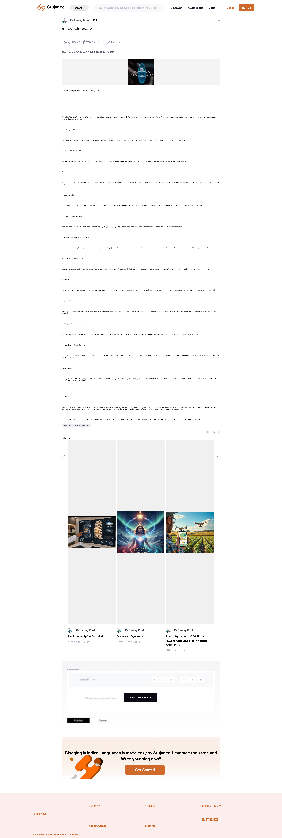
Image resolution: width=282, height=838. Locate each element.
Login (230, 7)
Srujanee (39, 814)
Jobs (212, 7)
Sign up (246, 7)
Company (94, 805)
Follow (97, 20)
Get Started (145, 769)
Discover (176, 7)
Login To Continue (140, 697)
